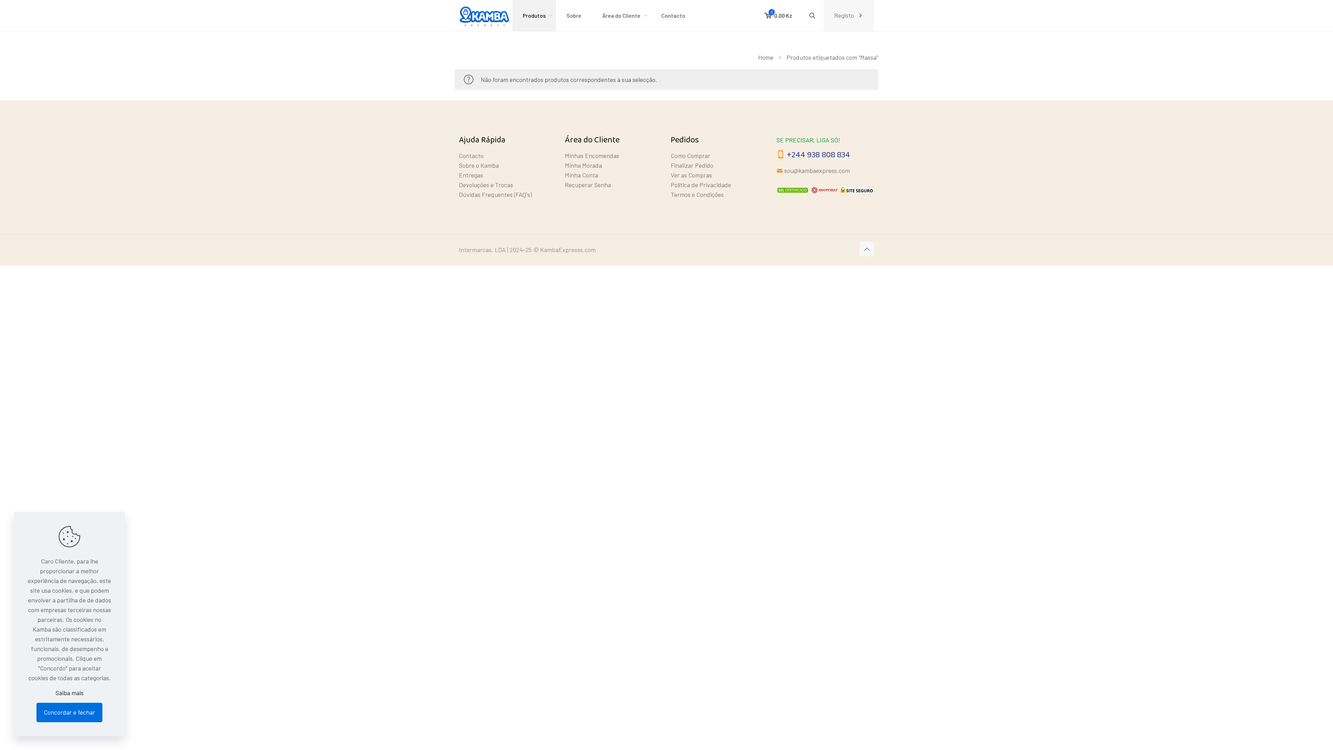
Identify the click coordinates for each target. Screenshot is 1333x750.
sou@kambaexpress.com (817, 170)
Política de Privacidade (701, 185)
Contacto (471, 155)
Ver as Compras (691, 175)
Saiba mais (70, 693)
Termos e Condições (697, 194)
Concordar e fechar (69, 712)
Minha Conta (581, 175)
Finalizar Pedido (692, 165)
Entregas (471, 175)
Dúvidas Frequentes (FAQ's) (495, 194)
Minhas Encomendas (592, 155)
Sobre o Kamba (479, 165)
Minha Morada (583, 165)
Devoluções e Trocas (486, 185)
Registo (844, 15)
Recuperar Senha (588, 185)
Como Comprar (690, 155)
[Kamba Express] (485, 15)
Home (765, 57)
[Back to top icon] (867, 249)
